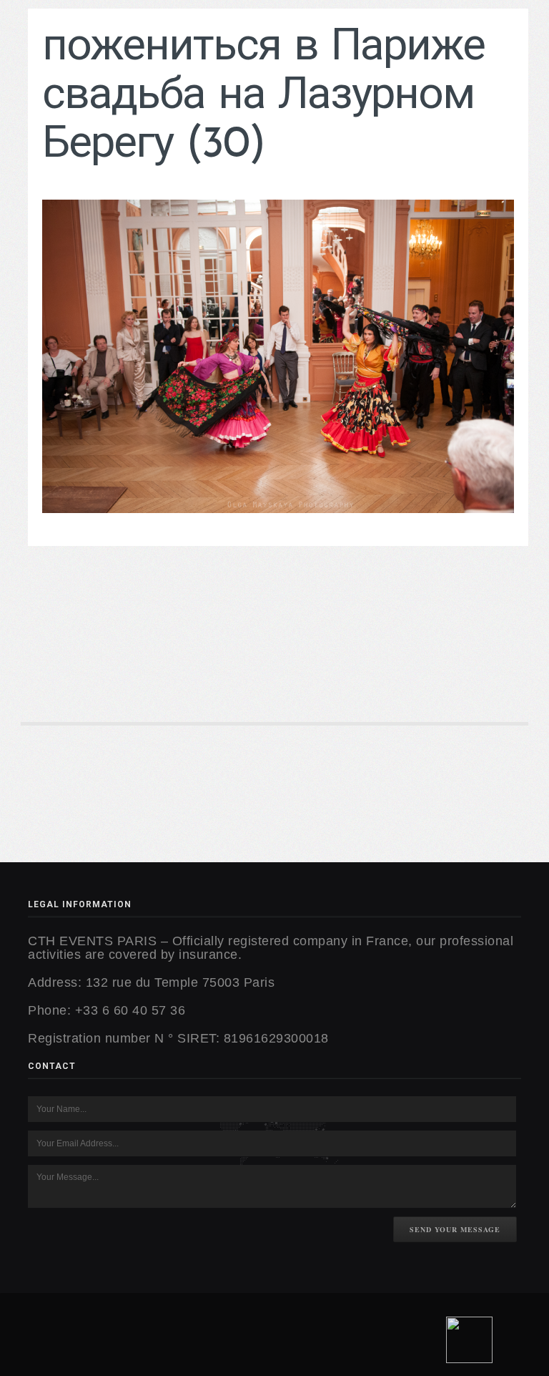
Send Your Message (455, 1229)
